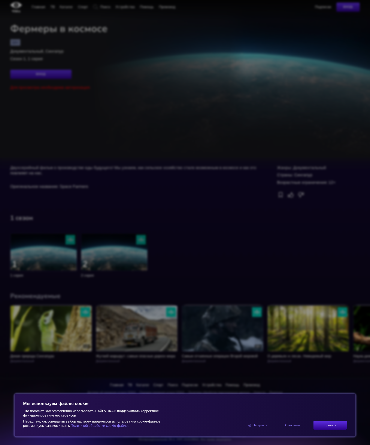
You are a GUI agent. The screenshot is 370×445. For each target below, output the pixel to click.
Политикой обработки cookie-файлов (100, 425)
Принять (330, 425)
